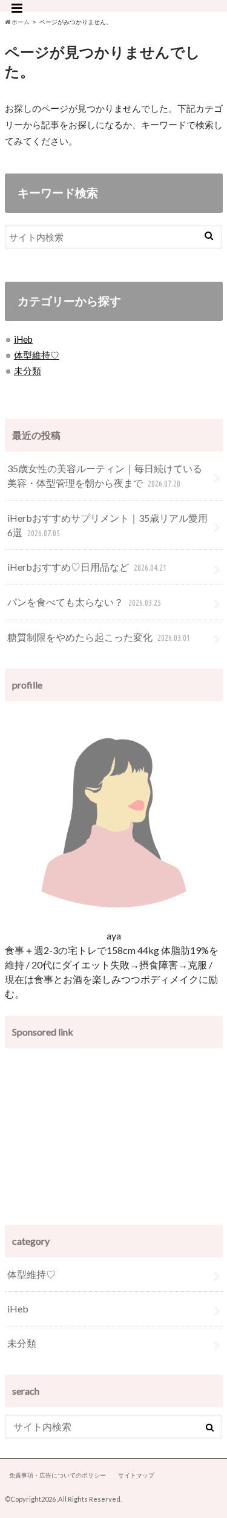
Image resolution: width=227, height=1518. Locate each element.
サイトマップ (136, 1475)
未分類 (27, 370)
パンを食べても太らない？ (83, 602)
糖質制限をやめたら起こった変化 (98, 637)
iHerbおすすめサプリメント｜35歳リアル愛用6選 (107, 525)
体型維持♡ (36, 354)
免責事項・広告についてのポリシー (57, 1475)
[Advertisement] (114, 1131)
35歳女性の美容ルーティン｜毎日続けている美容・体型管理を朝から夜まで (104, 475)
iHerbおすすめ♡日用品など (86, 566)
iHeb (23, 339)
